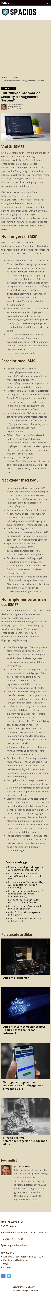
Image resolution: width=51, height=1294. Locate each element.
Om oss (7, 1263)
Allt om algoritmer (16, 977)
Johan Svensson (17, 105)
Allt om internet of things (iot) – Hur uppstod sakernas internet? (24, 1030)
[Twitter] (9, 1276)
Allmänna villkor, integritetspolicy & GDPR (23, 1256)
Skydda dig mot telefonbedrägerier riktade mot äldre (25, 1141)
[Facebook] (3, 1276)
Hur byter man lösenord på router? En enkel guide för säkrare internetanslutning (25, 894)
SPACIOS (32, 1287)
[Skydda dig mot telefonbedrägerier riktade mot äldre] (25, 1116)
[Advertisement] (25, 46)
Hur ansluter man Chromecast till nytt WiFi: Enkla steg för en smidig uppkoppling (26, 885)
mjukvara (22, 271)
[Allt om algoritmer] (25, 957)
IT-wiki (6, 88)
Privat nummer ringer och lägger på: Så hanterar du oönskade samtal (26, 868)
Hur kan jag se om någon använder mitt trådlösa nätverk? (25, 907)
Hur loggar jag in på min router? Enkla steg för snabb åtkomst (24, 901)
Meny (4, 2)
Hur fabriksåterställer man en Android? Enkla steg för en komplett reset (25, 876)
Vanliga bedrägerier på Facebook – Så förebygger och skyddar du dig (23, 1085)
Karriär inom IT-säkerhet (15, 1260)
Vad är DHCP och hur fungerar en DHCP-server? (24, 913)
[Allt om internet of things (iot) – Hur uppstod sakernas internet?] (25, 1005)
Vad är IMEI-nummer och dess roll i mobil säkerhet (25, 920)
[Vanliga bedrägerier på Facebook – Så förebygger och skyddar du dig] (25, 1061)
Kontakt (7, 1267)
